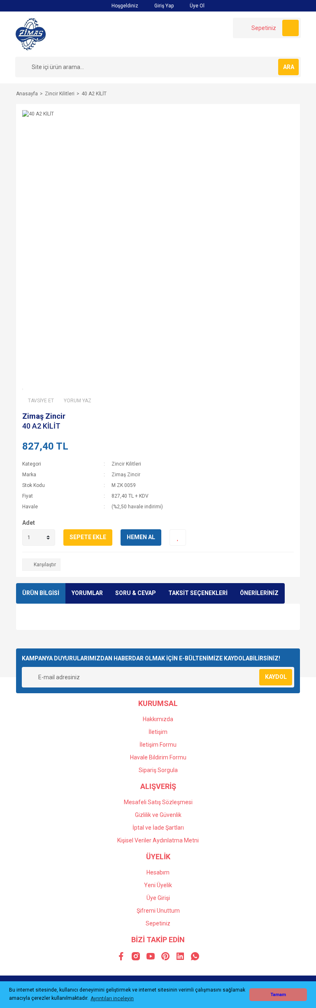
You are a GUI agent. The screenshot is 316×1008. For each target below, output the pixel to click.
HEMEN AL (141, 537)
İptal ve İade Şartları (158, 827)
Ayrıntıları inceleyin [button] (112, 998)
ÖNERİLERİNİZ (259, 593)
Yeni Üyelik (158, 885)
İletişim (158, 732)
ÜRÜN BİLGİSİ (40, 593)
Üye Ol (196, 6)
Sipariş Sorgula (158, 770)
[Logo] (30, 34)
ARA (288, 67)
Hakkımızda (158, 719)
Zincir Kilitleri (126, 464)
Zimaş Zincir (43, 416)
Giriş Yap (163, 6)
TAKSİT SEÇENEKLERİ (198, 593)
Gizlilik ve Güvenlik (158, 815)
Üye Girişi (158, 898)
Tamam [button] (278, 994)
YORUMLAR (87, 593)
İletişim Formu (158, 744)
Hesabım (158, 872)
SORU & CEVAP (135, 593)
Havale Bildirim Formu (158, 757)
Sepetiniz (158, 923)
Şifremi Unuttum (158, 910)
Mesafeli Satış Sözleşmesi (158, 802)
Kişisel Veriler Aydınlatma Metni (158, 840)
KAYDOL (276, 677)
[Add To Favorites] (178, 537)
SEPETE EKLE (88, 537)
